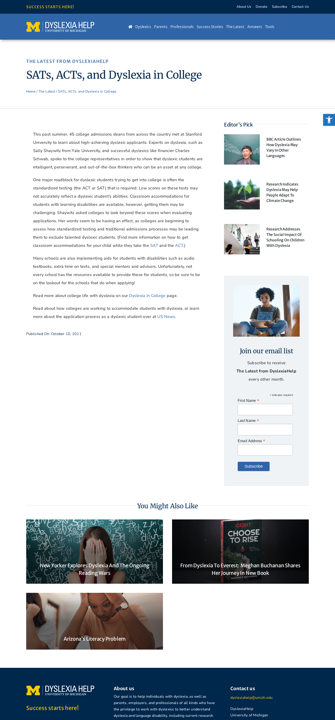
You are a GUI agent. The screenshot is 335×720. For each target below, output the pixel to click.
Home (31, 91)
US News (166, 316)
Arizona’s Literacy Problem (95, 639)
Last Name (248, 420)
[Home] (130, 26)
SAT (154, 245)
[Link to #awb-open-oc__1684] (304, 26)
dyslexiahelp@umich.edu (251, 697)
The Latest (47, 91)
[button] (329, 120)
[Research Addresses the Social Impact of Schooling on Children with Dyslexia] (242, 228)
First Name (248, 400)
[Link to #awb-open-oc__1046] (295, 26)
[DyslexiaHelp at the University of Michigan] (60, 23)
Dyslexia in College (147, 295)
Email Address (251, 441)
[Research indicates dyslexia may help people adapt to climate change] (242, 183)
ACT (179, 245)
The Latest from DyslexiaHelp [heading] (67, 61)
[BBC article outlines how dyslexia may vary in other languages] (242, 138)
